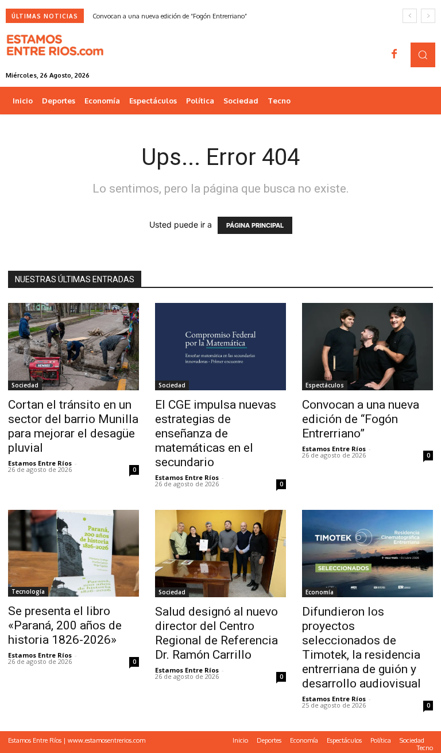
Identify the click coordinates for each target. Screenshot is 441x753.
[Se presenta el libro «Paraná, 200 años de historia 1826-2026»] (73, 553)
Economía (319, 592)
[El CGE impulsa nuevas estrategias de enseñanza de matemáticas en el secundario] (220, 346)
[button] (423, 55)
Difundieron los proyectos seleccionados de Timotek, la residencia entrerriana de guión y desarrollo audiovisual (361, 647)
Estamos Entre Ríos (40, 463)
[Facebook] (394, 54)
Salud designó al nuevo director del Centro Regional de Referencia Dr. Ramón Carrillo (216, 633)
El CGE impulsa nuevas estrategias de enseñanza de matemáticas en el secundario (215, 433)
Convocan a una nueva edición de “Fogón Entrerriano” (169, 16)
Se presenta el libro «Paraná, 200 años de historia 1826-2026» (65, 625)
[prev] (410, 16)
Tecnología (28, 591)
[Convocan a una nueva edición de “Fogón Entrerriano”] (367, 346)
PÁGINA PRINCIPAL (255, 225)
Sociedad (24, 385)
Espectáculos (324, 385)
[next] (428, 16)
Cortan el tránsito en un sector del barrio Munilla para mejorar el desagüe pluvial (73, 426)
